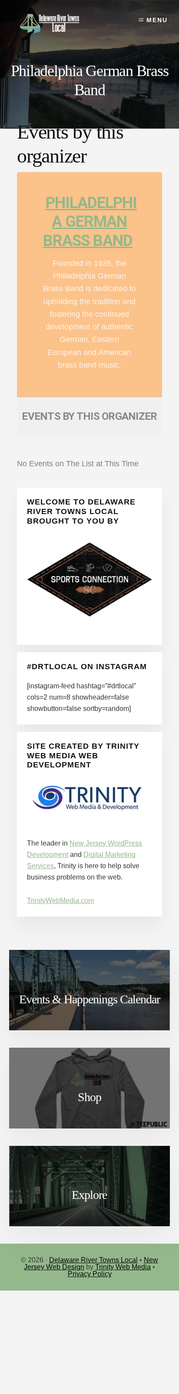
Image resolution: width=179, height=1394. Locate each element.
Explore (89, 1194)
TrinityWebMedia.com (60, 900)
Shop (89, 1097)
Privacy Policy (90, 1274)
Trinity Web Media (123, 1267)
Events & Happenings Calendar (89, 999)
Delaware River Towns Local (93, 1260)
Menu (157, 20)
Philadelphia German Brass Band (90, 221)
